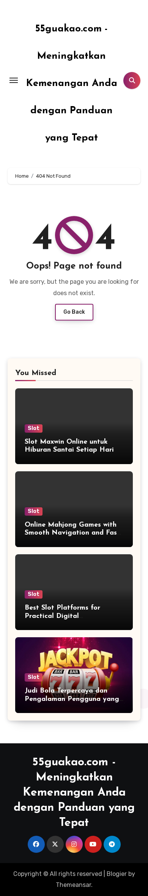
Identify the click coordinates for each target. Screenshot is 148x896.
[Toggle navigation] (14, 80)
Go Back (74, 312)
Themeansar (73, 884)
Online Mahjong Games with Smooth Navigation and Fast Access (72, 533)
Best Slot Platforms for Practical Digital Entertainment (62, 616)
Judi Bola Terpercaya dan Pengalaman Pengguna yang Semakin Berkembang (72, 699)
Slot (33, 428)
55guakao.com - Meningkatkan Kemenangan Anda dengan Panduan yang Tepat (71, 83)
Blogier (117, 873)
